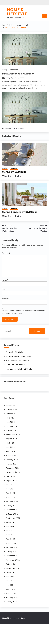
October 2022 (12, 514)
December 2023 (13, 468)
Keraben (8, 129)
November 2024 (13, 434)
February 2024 (12, 459)
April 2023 (10, 493)
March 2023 (11, 497)
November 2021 (13, 560)
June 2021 (10, 581)
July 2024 (10, 443)
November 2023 (13, 472)
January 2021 (11, 601)
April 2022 (10, 539)
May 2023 (10, 489)
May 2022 (10, 535)
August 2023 (11, 480)
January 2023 (11, 505)
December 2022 (13, 510)
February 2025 (12, 426)
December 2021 (13, 556)
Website (5, 298)
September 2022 (13, 518)
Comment (6, 253)
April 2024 (10, 451)
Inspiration (14, 70)
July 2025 (10, 418)
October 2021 (12, 564)
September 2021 (13, 568)
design (5, 70)
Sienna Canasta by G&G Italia (19, 212)
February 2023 (12, 501)
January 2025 (11, 430)
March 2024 (11, 455)
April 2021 (10, 589)
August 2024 (11, 439)
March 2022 (11, 543)
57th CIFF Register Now (16, 365)
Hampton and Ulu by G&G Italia (19, 369)
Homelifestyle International (13, 618)
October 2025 (12, 413)
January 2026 (11, 409)
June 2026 (10, 405)
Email (5, 289)
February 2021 (12, 597)
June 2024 (10, 447)
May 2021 (10, 585)
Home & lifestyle (17, 12)
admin (22, 78)
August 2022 (11, 522)
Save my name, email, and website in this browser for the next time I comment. (24, 311)
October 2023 (12, 476)
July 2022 (10, 526)
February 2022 (12, 547)
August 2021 (11, 572)
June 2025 (10, 422)
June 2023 (10, 485)
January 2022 (11, 551)
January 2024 (11, 464)
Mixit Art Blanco (18, 129)
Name (5, 280)
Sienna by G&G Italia (14, 171)
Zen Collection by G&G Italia (17, 360)
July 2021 (10, 576)
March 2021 (11, 593)
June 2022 (10, 530)
